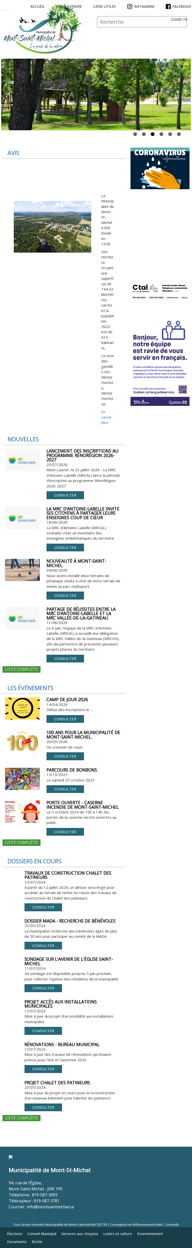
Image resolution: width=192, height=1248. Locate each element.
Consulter (65, 494)
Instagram (144, 6)
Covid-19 (179, 19)
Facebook (181, 6)
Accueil (37, 6)
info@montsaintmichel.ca (50, 1207)
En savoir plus (106, 417)
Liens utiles (104, 6)
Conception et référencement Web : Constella (144, 1224)
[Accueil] (42, 29)
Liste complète (21, 669)
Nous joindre (69, 6)
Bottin (37, 1241)
